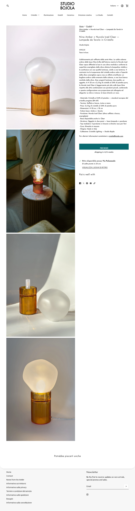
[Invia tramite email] (90, 183)
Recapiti (9, 499)
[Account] (122, 5)
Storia (8, 472)
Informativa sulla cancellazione (19, 503)
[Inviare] (126, 486)
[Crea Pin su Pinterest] (87, 183)
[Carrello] (127, 5)
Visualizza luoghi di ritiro (95, 167)
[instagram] (87, 494)
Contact (9, 476)
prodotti (89, 26)
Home (81, 26)
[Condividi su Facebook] (80, 183)
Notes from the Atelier (15, 480)
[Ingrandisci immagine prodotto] (40, 77)
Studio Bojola (84, 45)
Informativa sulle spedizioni (17, 495)
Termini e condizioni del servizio (19, 491)
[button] (94, 183)
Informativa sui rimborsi (16, 484)
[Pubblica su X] (83, 183)
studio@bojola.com (116, 136)
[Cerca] (7, 5)
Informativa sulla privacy (16, 487)
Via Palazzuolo (109, 161)
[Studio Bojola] (68, 5)
